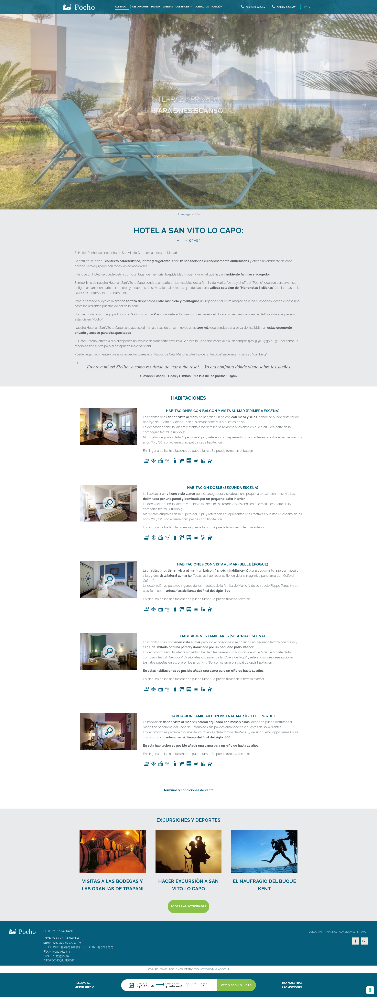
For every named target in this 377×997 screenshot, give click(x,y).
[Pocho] (79, 7)
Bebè (204, 983)
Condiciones (347, 931)
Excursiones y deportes (188, 820)
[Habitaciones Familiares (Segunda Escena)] (108, 651)
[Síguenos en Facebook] (355, 941)
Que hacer (182, 7)
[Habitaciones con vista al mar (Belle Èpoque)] (108, 579)
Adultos (190, 983)
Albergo (120, 7)
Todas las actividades (189, 906)
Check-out (172, 983)
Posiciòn (216, 7)
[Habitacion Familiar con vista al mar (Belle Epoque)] (108, 731)
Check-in (142, 983)
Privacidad (330, 931)
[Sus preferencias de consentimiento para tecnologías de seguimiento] (370, 990)
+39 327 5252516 (106, 947)
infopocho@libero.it (58, 960)
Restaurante (140, 7)
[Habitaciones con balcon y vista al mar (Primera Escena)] (108, 426)
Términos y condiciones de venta (188, 790)
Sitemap (362, 931)
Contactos (202, 7)
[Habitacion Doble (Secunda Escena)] (108, 503)
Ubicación (315, 931)
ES (305, 7)
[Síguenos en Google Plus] (364, 941)
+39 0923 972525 (69, 947)
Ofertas (168, 7)
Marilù (155, 7)
